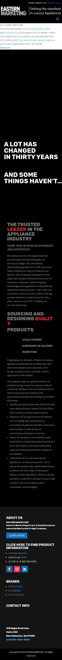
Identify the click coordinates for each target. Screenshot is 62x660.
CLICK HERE (15, 545)
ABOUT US (41, 3)
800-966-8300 (20, 639)
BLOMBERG (14, 590)
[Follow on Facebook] (9, 569)
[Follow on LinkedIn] (24, 569)
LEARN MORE (17, 535)
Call (8, 639)
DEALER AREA (54, 3)
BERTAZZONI (15, 586)
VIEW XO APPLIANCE (33, 28)
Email (23, 557)
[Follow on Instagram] (17, 569)
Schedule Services (17, 553)
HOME (31, 3)
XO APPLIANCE (16, 594)
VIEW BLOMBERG (22, 36)
